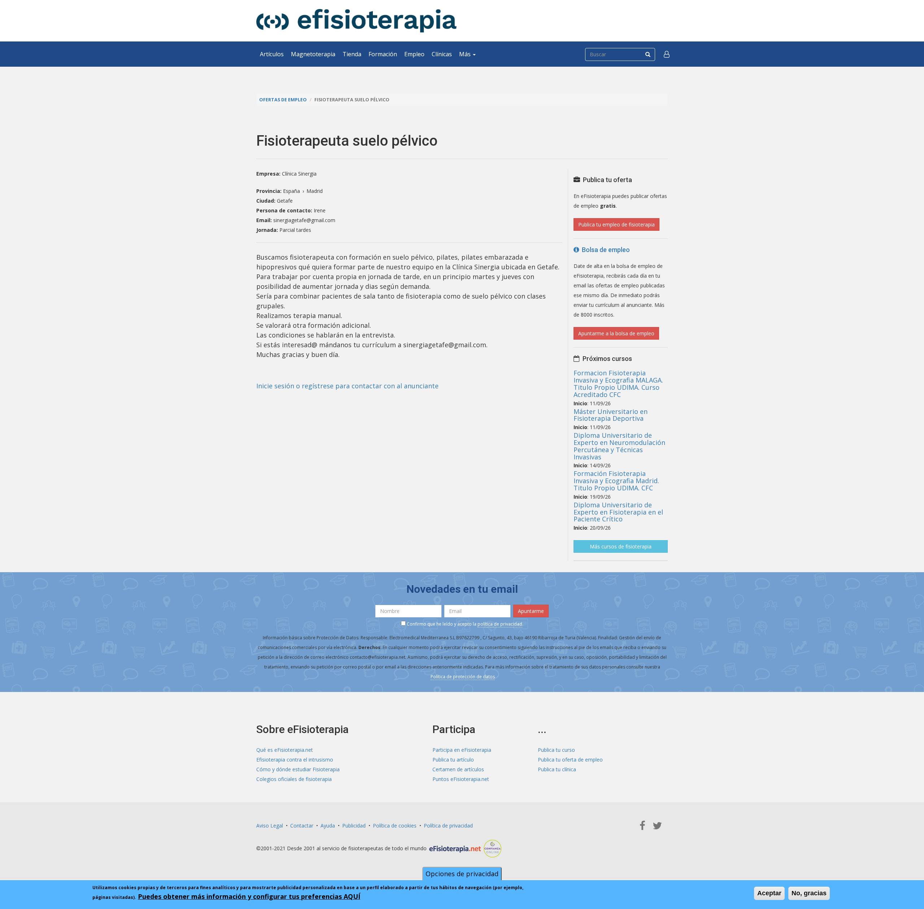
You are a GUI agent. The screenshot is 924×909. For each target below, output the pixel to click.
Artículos (272, 54)
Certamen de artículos (458, 769)
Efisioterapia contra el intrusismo (294, 759)
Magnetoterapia (313, 54)
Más (465, 54)
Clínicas (442, 54)
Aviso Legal (269, 825)
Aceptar (769, 893)
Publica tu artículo (453, 759)
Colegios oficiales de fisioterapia (294, 779)
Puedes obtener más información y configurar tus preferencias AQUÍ (249, 896)
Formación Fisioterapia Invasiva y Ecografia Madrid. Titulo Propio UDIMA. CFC (616, 480)
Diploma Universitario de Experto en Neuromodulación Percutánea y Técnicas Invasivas (619, 446)
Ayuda (328, 825)
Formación (383, 54)
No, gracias (809, 893)
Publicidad (354, 825)
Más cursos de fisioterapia (620, 546)
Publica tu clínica (557, 769)
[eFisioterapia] (356, 20)
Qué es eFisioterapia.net (284, 749)
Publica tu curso (556, 749)
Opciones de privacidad (462, 873)
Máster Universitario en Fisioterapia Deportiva (611, 415)
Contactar (301, 825)
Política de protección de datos (463, 677)
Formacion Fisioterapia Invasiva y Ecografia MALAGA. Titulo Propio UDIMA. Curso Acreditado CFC (618, 383)
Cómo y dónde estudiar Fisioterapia (298, 769)
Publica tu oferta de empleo (570, 759)
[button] (666, 54)
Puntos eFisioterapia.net (460, 779)
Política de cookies (395, 825)
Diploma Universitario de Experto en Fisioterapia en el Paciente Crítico (618, 512)
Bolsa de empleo (604, 249)
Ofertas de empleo (283, 100)
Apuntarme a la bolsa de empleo (616, 333)
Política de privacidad (448, 825)
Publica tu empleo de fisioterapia (616, 224)
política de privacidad (500, 624)
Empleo (414, 54)
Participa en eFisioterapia (461, 749)
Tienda (352, 54)
